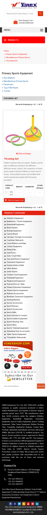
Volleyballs (13, 430)
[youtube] (28, 503)
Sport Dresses (11, 306)
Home (6, 51)
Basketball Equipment (14, 224)
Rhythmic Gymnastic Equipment (19, 296)
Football (5, 430)
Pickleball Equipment (14, 278)
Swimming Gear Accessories (17, 331)
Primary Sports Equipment (16, 54)
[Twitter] (19, 503)
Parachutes (8, 84)
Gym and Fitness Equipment (17, 259)
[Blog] (23, 503)
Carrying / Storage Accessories (18, 237)
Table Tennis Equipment (15, 334)
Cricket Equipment (13, 246)
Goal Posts (10, 252)
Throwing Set (11, 159)
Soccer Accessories (14, 303)
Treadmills (11, 427)
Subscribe (41, 386)
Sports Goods (7, 435)
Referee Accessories (14, 293)
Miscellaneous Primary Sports (18, 57)
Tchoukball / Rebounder (15, 337)
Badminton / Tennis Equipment (18, 221)
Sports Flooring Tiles (14, 322)
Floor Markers (9, 78)
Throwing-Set (11, 60)
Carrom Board (11, 234)
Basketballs (22, 430)
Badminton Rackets (24, 427)
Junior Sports (11, 271)
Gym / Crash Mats (13, 256)
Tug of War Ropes (11, 88)
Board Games (11, 227)
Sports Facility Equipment (16, 318)
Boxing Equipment (13, 231)
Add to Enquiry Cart (15, 200)
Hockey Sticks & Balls (14, 265)
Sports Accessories (14, 309)
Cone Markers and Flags (15, 243)
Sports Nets (11, 325)
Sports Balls (10, 312)
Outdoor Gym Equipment (16, 274)
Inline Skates (11, 268)
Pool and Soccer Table (15, 284)
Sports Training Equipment (16, 328)
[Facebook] (10, 503)
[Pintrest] (32, 503)
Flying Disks (10, 249)
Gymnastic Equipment (15, 262)
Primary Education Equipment (18, 287)
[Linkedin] (37, 503)
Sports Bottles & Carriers (16, 315)
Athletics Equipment (14, 218)
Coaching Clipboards (14, 240)
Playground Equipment (15, 281)
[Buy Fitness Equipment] (23, 355)
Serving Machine (12, 300)
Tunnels (7, 91)
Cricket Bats (38, 427)
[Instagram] (15, 503)
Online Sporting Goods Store (23, 492)
